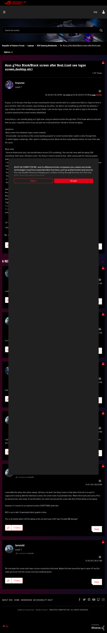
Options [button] (7, 52)
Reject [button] (33, 181)
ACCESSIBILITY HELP (43, 600)
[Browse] (5, 12)
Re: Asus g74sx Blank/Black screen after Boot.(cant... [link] (81, 46)
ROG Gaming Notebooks (47, 46)
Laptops (30, 46)
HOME (17, 600)
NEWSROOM (26, 600)
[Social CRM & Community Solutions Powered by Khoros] (98, 627)
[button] (8, 528)
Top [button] (6, 626)
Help (95, 12)
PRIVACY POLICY (42, 610)
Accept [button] (73, 181)
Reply (96, 529)
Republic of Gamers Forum (13, 46)
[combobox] (53, 30)
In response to (26, 477)
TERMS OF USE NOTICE (25, 610)
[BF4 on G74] (102, 261)
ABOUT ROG (7, 600)
